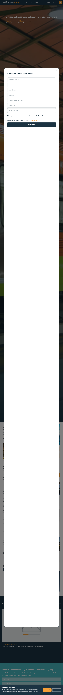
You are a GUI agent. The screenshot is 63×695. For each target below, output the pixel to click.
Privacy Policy (32, 120)
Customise (56, 690)
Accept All (47, 690)
